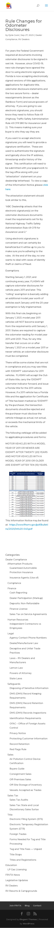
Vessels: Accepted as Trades (25, 790)
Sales (10, 754)
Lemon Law (16, 668)
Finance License (18, 609)
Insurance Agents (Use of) (24, 577)
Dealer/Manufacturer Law (24, 643)
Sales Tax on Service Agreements (28, 614)
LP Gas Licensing (17, 869)
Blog (27, 905)
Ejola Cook (13, 35)
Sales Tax (12, 795)
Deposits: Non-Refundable (24, 603)
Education (11, 865)
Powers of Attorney (21, 673)
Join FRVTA (15, 905)
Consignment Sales (20, 774)
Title (9, 814)
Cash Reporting (18, 592)
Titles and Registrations (23, 860)
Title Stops (16, 854)
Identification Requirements (25, 718)
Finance (11, 588)
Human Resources (17, 619)
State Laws (16, 678)
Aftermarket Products (19, 563)
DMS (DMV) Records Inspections (28, 712)
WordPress (28, 923)
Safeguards (13, 684)
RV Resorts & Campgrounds (21, 891)
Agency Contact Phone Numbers (28, 637)
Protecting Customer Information (28, 738)
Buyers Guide (17, 768)
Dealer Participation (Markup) (26, 598)
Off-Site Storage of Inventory (26, 784)
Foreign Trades (18, 834)
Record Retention (19, 744)
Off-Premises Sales (20, 779)
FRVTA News (12, 875)
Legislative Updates (16, 880)
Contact (37, 905)
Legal (10, 633)
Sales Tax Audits (19, 799)
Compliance (14, 583)
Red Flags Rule (18, 749)
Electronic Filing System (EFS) (26, 819)
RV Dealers (23, 39)
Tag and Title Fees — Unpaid (26, 849)
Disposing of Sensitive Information (29, 688)
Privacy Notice (18, 733)
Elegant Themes (28, 919)
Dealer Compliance (16, 559)
